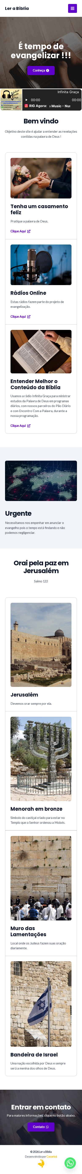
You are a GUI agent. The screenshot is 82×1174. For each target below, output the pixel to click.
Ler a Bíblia (17, 8)
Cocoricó (51, 1156)
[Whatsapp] (70, 1163)
